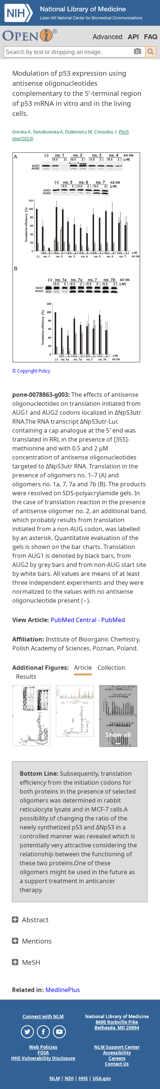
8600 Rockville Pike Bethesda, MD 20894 (117, 1025)
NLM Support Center (117, 1047)
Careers (117, 1058)
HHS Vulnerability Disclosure (43, 1058)
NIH (69, 1078)
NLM (54, 1078)
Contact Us (117, 1064)
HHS (83, 1078)
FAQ (150, 36)
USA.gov (102, 1078)
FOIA (43, 1052)
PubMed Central (73, 620)
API (133, 36)
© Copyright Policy (31, 371)
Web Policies (43, 1047)
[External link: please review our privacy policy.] (27, 1031)
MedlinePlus (62, 990)
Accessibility (117, 1052)
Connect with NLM (43, 1016)
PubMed (113, 620)
